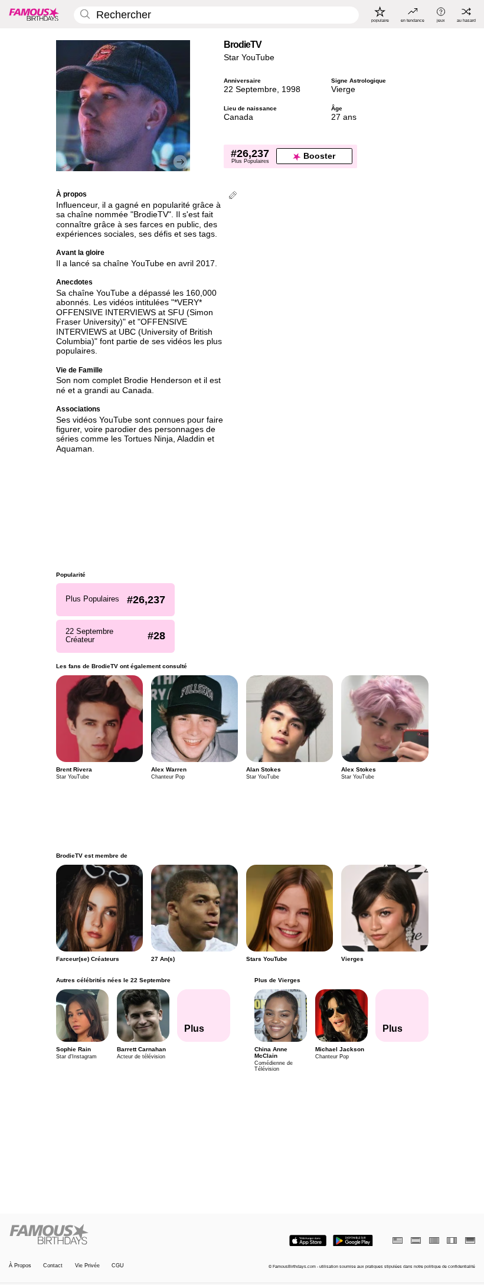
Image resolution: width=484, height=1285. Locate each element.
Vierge (343, 89)
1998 (291, 89)
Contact (53, 1265)
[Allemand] (470, 1240)
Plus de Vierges (277, 980)
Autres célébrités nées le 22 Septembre (113, 980)
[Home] (123, 1235)
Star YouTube (249, 57)
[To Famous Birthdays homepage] (34, 14)
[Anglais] (398, 1240)
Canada (238, 117)
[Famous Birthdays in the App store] (308, 1241)
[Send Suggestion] (233, 196)
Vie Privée (87, 1265)
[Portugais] (434, 1240)
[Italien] (452, 1240)
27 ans (344, 117)
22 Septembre (250, 89)
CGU (118, 1265)
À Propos (20, 1265)
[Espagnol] (416, 1240)
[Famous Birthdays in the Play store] (353, 1241)
